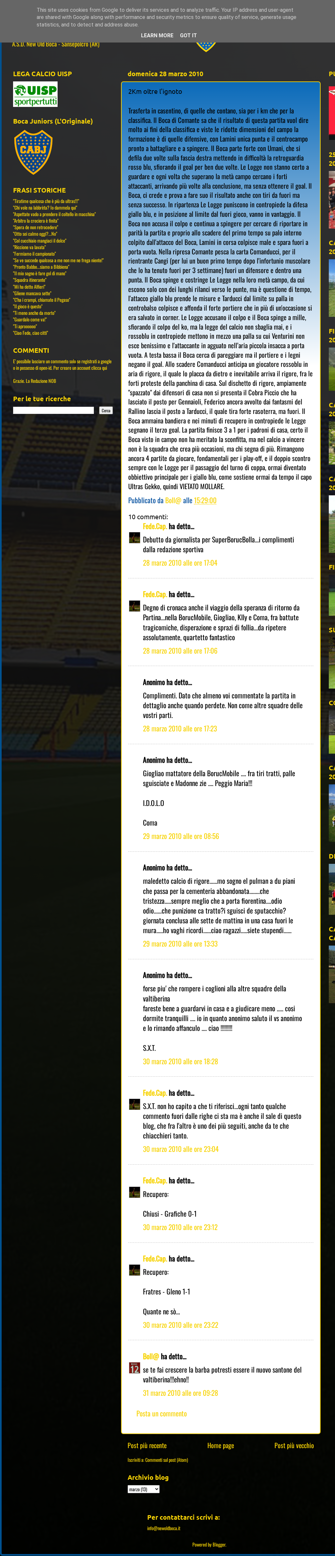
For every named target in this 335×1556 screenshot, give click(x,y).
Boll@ (151, 1356)
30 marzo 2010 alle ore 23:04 (181, 1148)
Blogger (219, 1544)
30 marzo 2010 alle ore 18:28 (180, 1061)
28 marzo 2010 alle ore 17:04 (180, 562)
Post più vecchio (294, 1445)
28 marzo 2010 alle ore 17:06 (180, 650)
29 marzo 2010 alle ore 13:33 (180, 943)
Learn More (157, 35)
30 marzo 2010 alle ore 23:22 (180, 1324)
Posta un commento (161, 1413)
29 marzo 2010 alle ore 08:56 (181, 835)
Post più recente (147, 1445)
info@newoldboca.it (163, 1528)
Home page (220, 1445)
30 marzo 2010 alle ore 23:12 (180, 1227)
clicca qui (99, 367)
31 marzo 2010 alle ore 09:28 (180, 1392)
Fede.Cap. (155, 526)
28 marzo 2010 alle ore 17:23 (180, 728)
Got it (188, 35)
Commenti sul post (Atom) (166, 1459)
